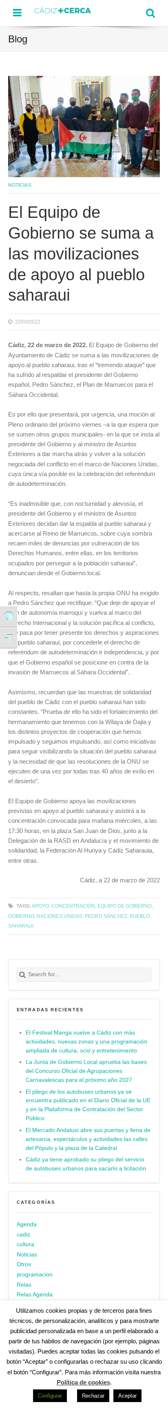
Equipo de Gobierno (124, 905)
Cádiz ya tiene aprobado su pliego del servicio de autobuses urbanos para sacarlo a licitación (86, 1164)
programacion (35, 1275)
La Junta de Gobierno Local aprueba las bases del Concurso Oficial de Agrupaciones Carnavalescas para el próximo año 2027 (86, 1071)
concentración (73, 905)
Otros (24, 1264)
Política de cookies (83, 1382)
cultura (25, 1244)
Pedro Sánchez (106, 916)
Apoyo (40, 905)
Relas (24, 1285)
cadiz (23, 1235)
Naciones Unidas (59, 916)
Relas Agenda (35, 1295)
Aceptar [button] (127, 1396)
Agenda (27, 1224)
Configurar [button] (50, 1396)
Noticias (19, 185)
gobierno (21, 916)
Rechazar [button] (93, 1396)
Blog (17, 38)
